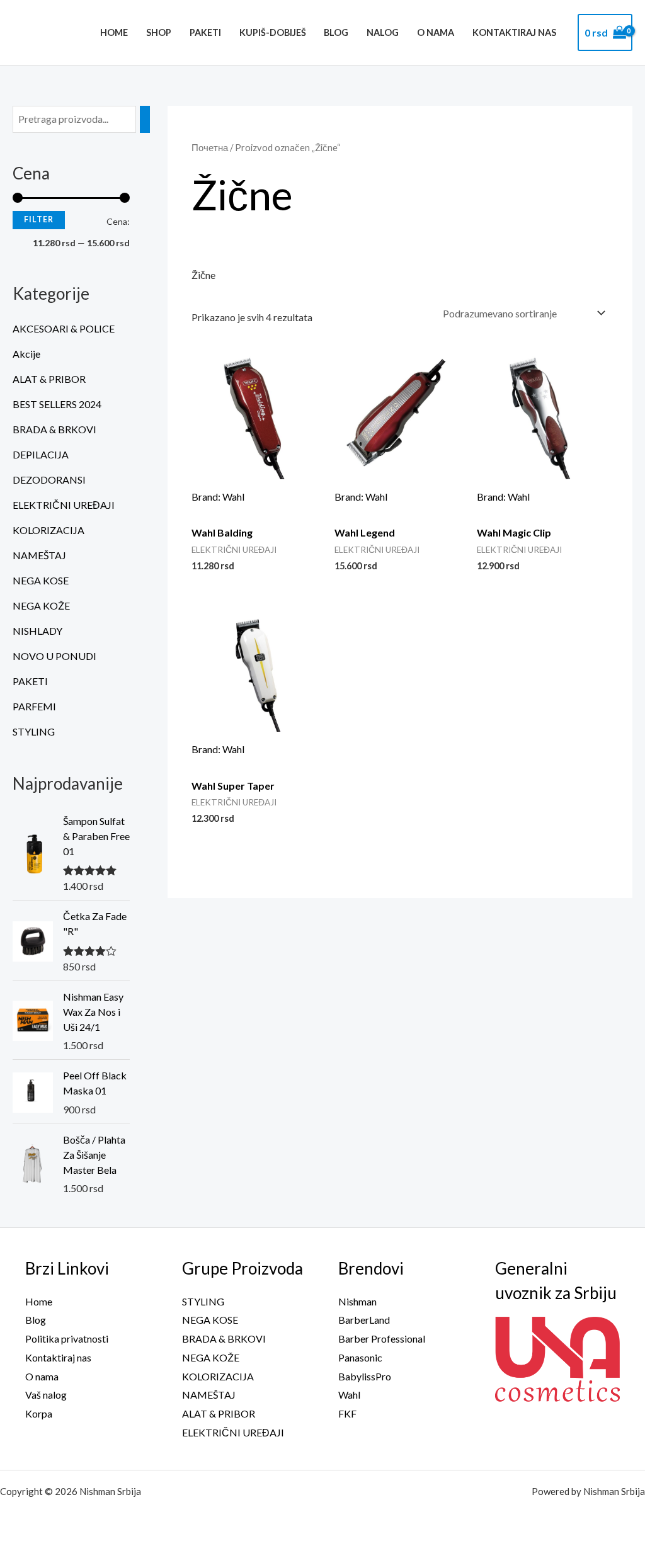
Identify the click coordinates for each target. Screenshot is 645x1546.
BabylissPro (364, 1376)
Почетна (209, 147)
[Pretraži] (145, 119)
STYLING (34, 731)
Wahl (349, 1395)
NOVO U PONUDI (54, 656)
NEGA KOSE (41, 580)
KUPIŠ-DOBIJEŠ (272, 32)
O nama (435, 32)
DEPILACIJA (41, 454)
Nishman (357, 1301)
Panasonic (360, 1357)
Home (114, 32)
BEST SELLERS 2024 (57, 404)
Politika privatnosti (66, 1338)
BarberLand (364, 1320)
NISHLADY (37, 631)
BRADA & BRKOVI (54, 429)
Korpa (38, 1413)
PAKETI (205, 32)
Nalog (383, 32)
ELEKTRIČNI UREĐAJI (64, 505)
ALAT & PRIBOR (49, 379)
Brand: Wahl (217, 497)
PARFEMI (34, 706)
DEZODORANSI (49, 480)
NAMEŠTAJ (39, 555)
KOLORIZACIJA (48, 530)
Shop (158, 32)
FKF (347, 1413)
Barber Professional (381, 1338)
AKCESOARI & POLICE (64, 328)
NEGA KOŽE (41, 605)
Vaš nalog (46, 1395)
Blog (336, 32)
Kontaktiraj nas (514, 32)
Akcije (26, 354)
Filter (39, 219)
